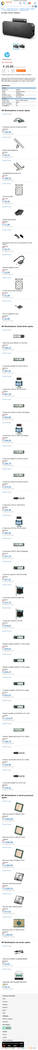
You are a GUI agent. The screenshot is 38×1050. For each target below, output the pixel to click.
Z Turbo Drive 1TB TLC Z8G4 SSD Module (15, 435)
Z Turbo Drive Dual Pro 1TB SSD (12, 621)
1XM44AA (5, 816)
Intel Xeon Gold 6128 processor (11, 883)
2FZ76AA (5, 152)
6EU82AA (5, 785)
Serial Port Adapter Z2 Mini (10, 267)
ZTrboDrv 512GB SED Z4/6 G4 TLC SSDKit (15, 759)
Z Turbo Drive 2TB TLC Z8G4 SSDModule (15, 551)
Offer (4, 1013)
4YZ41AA (5, 738)
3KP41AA (5, 553)
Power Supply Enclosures (10, 10)
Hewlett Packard (24, 10)
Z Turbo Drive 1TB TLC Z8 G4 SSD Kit (14, 389)
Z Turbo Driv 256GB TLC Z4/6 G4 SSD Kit (15, 458)
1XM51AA (5, 862)
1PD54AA (5, 414)
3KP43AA (5, 576)
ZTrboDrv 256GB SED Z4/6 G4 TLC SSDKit (15, 736)
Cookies (5, 1037)
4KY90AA (5, 293)
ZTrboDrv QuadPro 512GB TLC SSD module (16, 667)
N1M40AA (5, 316)
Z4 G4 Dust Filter (7, 196)
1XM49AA (5, 839)
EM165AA (5, 961)
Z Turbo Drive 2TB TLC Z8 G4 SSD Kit (14, 528)
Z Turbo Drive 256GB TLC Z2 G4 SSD (14, 783)
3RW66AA (5, 222)
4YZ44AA (5, 762)
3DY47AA (5, 198)
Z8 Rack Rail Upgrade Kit (10, 150)
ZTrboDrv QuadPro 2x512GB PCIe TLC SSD (16, 713)
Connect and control (12, 9)
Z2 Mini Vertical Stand (9, 219)
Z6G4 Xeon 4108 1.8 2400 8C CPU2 (13, 860)
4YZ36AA (5, 669)
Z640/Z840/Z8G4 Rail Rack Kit (11, 173)
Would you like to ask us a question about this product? (17, 74)
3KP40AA (5, 530)
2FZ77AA (5, 175)
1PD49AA (5, 391)
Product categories (8, 1019)
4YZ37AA (5, 692)
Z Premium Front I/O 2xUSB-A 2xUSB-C (14, 127)
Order (4, 998)
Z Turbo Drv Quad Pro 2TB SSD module (14, 574)
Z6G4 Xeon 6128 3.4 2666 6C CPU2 (13, 814)
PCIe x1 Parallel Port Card (10, 314)
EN (36, 6)
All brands (5, 1021)
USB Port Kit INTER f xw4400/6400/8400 (14, 959)
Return (4, 1010)
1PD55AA (5, 437)
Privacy (5, 1034)
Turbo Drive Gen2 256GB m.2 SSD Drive (14, 343)
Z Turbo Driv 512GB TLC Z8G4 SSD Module (15, 412)
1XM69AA (5, 885)
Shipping (5, 1004)
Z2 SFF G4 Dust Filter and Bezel (12, 290)
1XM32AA (5, 129)
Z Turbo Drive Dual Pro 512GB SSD (13, 597)
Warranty (5, 1007)
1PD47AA (5, 368)
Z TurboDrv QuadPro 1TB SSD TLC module (15, 690)
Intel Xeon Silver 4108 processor (12, 906)
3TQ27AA (5, 269)
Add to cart (22, 70)
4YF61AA (5, 600)
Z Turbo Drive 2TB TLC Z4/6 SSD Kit (13, 505)
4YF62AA (5, 623)
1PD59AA (5, 461)
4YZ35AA (5, 646)
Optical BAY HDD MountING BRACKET (14, 982)
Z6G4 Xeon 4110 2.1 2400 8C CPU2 (13, 930)
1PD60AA (5, 484)
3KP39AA (5, 507)
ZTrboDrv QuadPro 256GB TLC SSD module (16, 644)
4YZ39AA (5, 715)
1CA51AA (5, 345)
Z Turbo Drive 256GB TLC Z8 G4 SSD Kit (15, 366)
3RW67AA (5, 246)
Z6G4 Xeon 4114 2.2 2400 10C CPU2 (13, 837)
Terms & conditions (8, 1040)
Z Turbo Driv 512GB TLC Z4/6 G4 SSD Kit (15, 482)
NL (33, 6)
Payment (5, 1001)
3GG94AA (5, 932)
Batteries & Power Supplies (27, 9)
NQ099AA (5, 984)
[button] (35, 17)
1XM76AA (5, 909)
